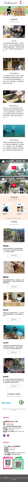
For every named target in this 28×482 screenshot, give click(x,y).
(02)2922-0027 (10, 423)
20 (14, 410)
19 (13, 410)
